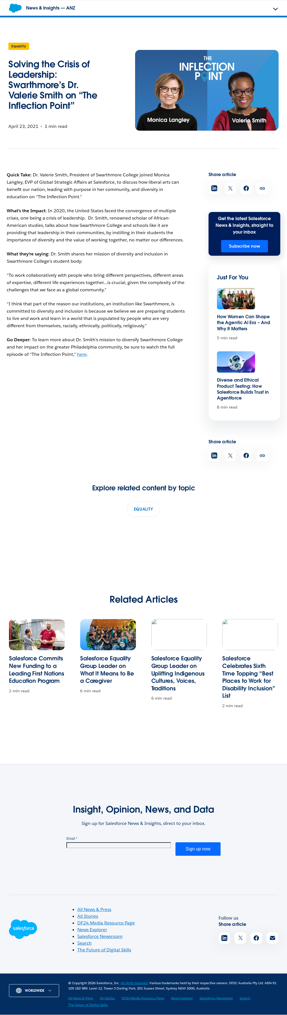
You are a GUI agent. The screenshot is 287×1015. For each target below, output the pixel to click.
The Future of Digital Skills (104, 950)
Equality (18, 46)
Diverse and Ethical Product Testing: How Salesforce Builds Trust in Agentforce (243, 389)
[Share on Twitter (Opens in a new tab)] (230, 188)
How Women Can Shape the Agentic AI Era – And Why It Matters (243, 323)
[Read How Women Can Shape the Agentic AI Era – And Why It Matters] (236, 299)
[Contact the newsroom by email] (272, 938)
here (82, 354)
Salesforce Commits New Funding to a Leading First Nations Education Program (36, 669)
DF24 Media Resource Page (106, 923)
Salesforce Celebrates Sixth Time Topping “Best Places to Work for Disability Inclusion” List (248, 677)
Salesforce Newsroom (99, 936)
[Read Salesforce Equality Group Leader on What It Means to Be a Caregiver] (108, 634)
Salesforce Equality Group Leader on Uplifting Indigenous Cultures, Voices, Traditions (178, 673)
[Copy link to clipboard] (262, 188)
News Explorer (92, 930)
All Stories (87, 916)
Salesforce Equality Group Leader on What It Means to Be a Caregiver (107, 669)
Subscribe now (244, 246)
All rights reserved (134, 983)
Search (84, 943)
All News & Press (94, 909)
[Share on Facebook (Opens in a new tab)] (246, 188)
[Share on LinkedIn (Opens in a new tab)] (214, 188)
